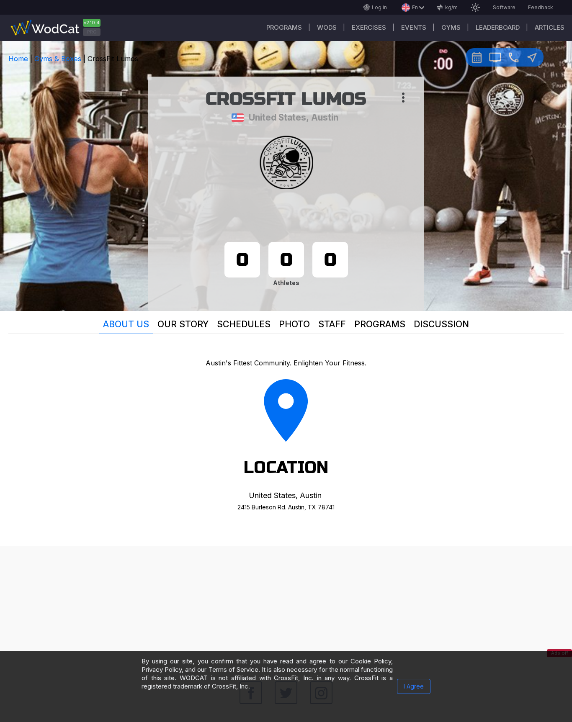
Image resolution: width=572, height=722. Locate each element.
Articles (549, 27)
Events (413, 27)
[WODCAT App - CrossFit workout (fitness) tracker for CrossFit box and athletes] (58, 28)
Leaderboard (498, 27)
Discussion (441, 324)
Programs (284, 27)
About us (126, 324)
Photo (294, 324)
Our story (183, 324)
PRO (92, 32)
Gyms (451, 27)
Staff (332, 324)
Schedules (244, 324)
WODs (327, 27)
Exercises (369, 27)
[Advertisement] (286, 604)
